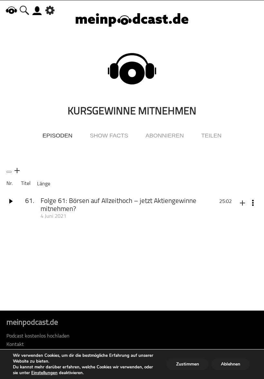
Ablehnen (230, 364)
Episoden (57, 135)
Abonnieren (165, 135)
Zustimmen (187, 364)
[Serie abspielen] (9, 172)
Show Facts (109, 135)
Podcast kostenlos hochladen (38, 336)
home (11, 10)
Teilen (211, 135)
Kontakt (15, 344)
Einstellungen (44, 373)
